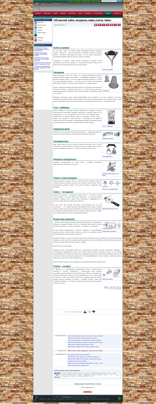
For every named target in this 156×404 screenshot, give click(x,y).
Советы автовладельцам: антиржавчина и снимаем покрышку (84, 340)
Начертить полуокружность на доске (110, 174)
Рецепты (108, 398)
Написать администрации (83, 397)
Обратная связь (86, 1)
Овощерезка (106, 91)
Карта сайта (77, 1)
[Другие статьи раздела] (111, 25)
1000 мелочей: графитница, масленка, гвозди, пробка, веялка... (85, 359)
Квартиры (47, 13)
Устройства (98, 13)
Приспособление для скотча (111, 209)
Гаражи (83, 398)
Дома (56, 13)
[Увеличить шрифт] (107, 25)
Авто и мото (88, 398)
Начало (71, 1)
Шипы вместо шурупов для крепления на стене (81, 344)
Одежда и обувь (101, 398)
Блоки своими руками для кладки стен (78, 365)
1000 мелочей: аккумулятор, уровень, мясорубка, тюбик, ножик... (43, 68)
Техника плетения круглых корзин (77, 361)
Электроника (95, 398)
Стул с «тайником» (108, 126)
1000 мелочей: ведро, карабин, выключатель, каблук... (41, 54)
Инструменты (78, 398)
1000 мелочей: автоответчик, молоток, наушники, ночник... (43, 63)
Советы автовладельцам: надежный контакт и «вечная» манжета (85, 336)
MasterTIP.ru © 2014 (57, 397)
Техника (88, 13)
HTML (57, 373)
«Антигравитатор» (108, 156)
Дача (80, 13)
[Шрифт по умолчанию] (103, 25)
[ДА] (85, 311)
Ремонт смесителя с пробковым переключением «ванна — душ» (85, 363)
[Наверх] (119, 398)
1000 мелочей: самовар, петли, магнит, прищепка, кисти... (84, 346)
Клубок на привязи (108, 69)
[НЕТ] (93, 311)
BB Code (57, 377)
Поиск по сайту (93, 397)
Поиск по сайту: (96, 1)
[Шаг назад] (95, 25)
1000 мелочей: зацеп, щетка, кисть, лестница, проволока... (84, 356)
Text (57, 375)
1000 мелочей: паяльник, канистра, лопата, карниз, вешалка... (42, 59)
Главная (38, 13)
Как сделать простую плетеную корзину (78, 354)
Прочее (117, 13)
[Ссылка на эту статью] (115, 25)
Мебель (63, 13)
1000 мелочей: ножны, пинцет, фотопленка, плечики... (83, 338)
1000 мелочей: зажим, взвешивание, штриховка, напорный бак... (42, 49)
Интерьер (72, 13)
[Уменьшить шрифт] (99, 25)
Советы (108, 13)
